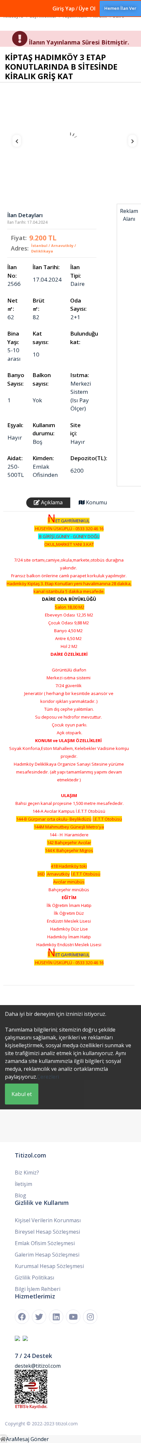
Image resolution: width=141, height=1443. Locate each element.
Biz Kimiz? (27, 1172)
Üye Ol (87, 8)
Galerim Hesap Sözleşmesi (47, 1254)
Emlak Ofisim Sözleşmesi (45, 1243)
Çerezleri (48, 1076)
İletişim (23, 1184)
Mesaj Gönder (31, 1439)
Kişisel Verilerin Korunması (48, 1220)
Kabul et (21, 1094)
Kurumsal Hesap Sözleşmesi (49, 1266)
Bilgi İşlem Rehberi (37, 1289)
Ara (10, 1439)
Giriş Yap (63, 8)
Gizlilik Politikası (34, 1277)
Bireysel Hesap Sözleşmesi (47, 1231)
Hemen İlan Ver (120, 8)
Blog (20, 1195)
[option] (70, 140)
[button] (12, 142)
